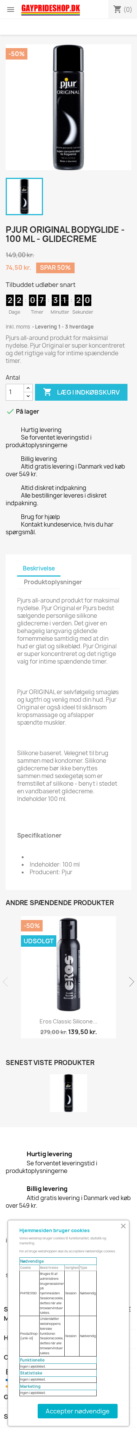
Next (129, 981)
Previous (7, 981)
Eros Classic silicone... (68, 1021)
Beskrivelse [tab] (39, 568)
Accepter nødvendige (78, 1411)
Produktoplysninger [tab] (53, 582)
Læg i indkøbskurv (81, 391)
